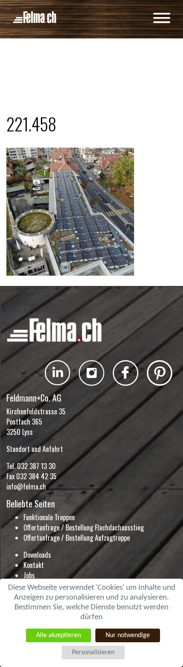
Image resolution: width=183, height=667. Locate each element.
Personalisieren (93, 652)
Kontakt (33, 565)
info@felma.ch (26, 486)
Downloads (37, 555)
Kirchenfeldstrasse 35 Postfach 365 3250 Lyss (36, 421)
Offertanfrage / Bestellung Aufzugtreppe (76, 538)
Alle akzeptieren (58, 635)
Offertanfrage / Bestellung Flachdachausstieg (83, 527)
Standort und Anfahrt (34, 449)
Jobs (29, 575)
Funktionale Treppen (49, 517)
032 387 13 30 (36, 466)
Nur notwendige (128, 635)
